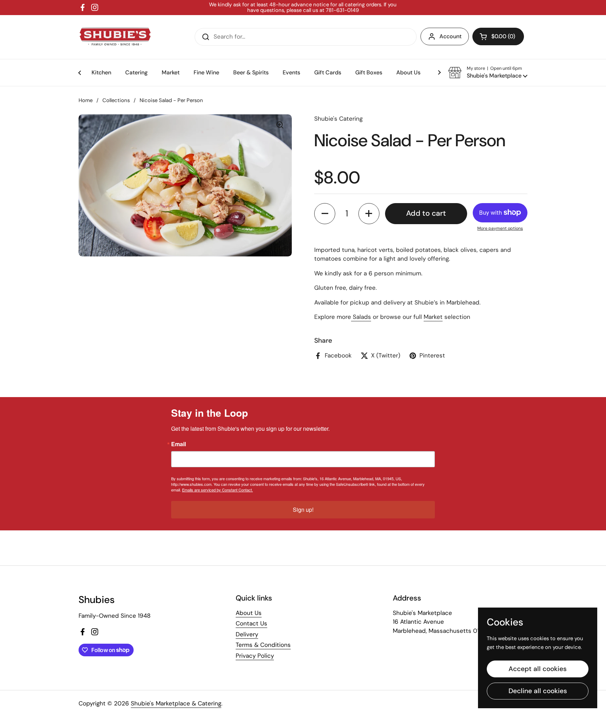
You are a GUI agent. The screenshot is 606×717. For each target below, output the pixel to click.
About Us (249, 613)
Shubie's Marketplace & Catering (176, 703)
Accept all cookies (538, 668)
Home (86, 100)
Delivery (247, 634)
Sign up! (303, 509)
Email (178, 444)
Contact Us (251, 623)
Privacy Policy (255, 655)
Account (450, 36)
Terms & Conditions (263, 645)
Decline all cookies (538, 690)
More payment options (500, 228)
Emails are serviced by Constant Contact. (217, 489)
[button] (498, 36)
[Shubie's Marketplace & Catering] (115, 37)
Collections (116, 100)
